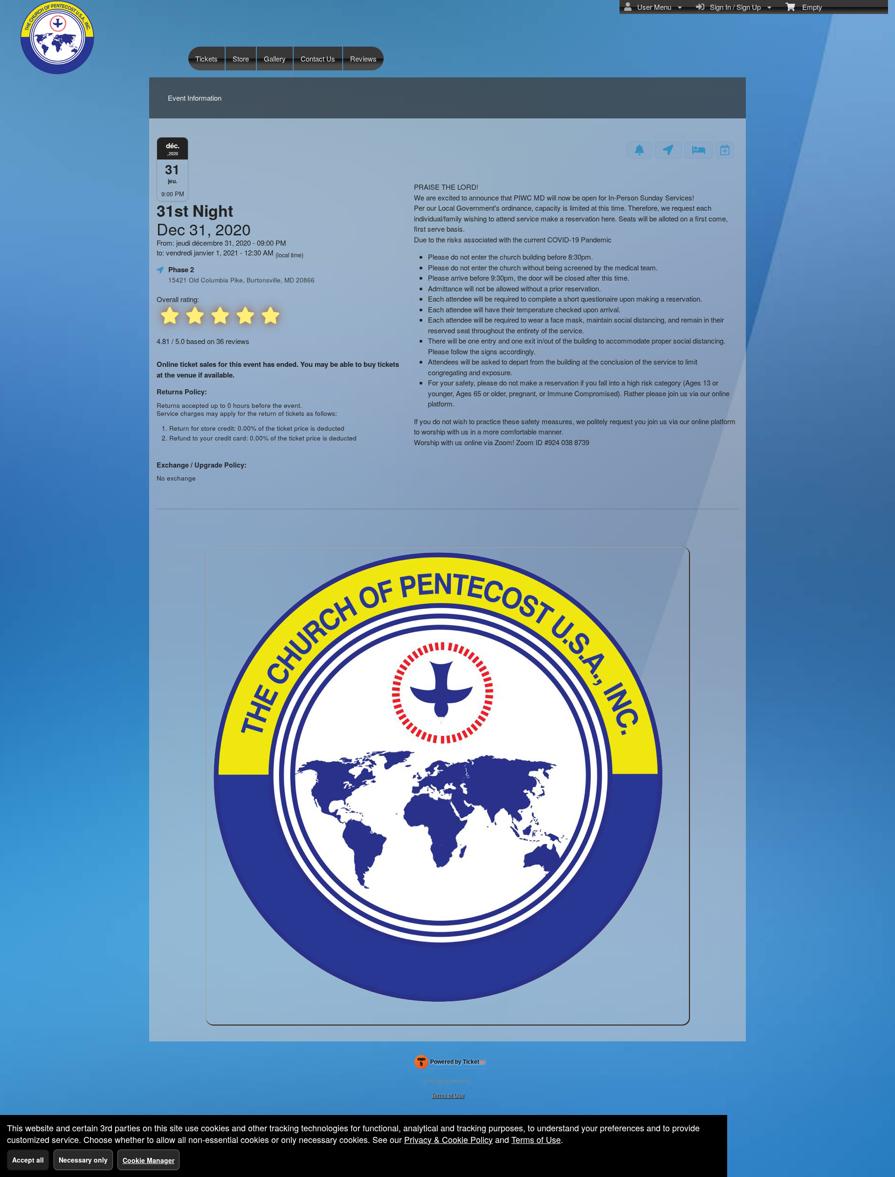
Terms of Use (447, 1095)
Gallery (275, 58)
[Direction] (668, 150)
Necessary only (83, 1159)
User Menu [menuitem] (652, 7)
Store (241, 58)
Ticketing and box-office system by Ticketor (449, 1064)
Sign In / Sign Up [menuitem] (733, 7)
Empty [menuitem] (808, 7)
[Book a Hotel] (698, 150)
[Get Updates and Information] (639, 150)
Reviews (363, 58)
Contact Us (318, 58)
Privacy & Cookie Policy (448, 1139)
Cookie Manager (148, 1160)
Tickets (206, 58)
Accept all (28, 1159)
